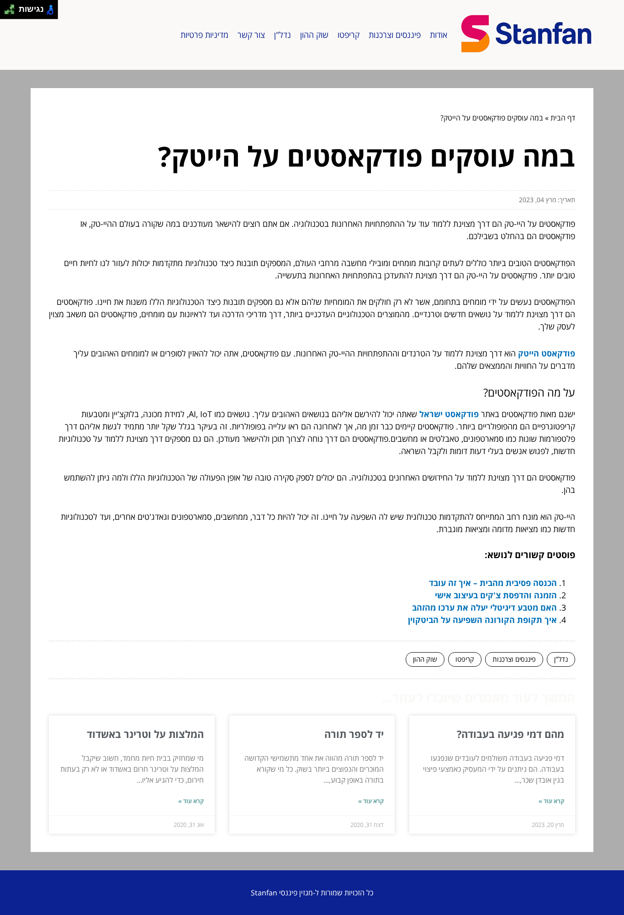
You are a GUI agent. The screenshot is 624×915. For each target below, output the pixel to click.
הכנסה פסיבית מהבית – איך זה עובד (493, 582)
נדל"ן (282, 34)
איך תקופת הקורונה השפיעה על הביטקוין (482, 619)
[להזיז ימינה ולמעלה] (12, 7)
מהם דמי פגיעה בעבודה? (510, 734)
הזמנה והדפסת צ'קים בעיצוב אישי (496, 595)
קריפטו (349, 34)
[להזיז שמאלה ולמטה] (7, 12)
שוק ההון (314, 34)
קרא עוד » (551, 801)
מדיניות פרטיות (204, 34)
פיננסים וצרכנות (395, 34)
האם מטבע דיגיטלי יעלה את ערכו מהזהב (484, 607)
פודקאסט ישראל (449, 413)
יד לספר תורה (354, 734)
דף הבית (562, 118)
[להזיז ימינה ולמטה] (12, 12)
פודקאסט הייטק (546, 353)
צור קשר (251, 34)
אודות (438, 34)
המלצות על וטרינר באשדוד (145, 734)
